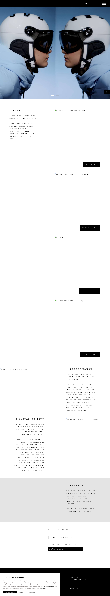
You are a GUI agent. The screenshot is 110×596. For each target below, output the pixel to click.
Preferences (31, 592)
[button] (94, 3)
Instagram (95, 579)
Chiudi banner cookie (58, 575)
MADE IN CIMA (75, 590)
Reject (21, 592)
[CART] (90, 3)
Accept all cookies (9, 592)
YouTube (99, 583)
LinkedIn (95, 583)
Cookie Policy (42, 588)
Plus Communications (79, 579)
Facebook (99, 579)
